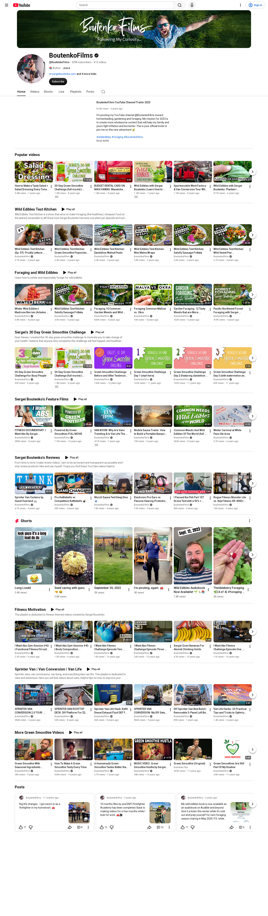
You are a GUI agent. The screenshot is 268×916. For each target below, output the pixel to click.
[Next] (252, 171)
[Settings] (240, 5)
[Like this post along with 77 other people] (21, 827)
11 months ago (51, 798)
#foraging (117, 137)
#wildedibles (103, 137)
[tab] (21, 91)
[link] (54, 813)
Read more (102, 141)
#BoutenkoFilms (133, 137)
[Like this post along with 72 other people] (102, 827)
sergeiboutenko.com (64, 73)
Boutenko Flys (181, 767)
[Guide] (6, 5)
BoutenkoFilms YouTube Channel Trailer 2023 (123, 102)
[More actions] (51, 186)
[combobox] (126, 5)
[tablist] (134, 91)
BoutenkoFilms (22, 256)
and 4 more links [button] (86, 73)
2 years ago (130, 798)
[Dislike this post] (31, 827)
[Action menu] (88, 827)
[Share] (69, 827)
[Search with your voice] (192, 5)
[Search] (179, 5)
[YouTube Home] (21, 5)
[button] (102, 140)
